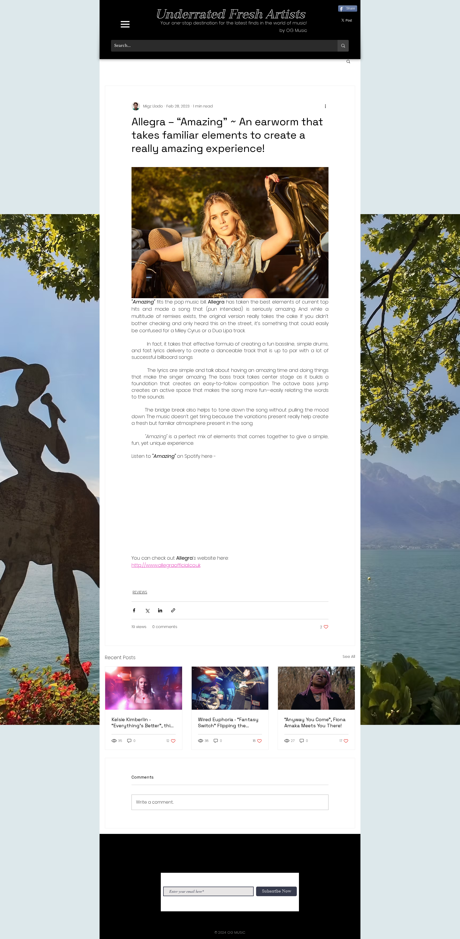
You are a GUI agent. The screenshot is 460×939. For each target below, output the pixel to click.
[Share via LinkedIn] (160, 610)
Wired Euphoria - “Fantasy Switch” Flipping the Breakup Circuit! (228, 722)
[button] (125, 24)
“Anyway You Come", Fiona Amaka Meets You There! (315, 722)
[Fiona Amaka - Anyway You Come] (316, 688)
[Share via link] (173, 610)
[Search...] (343, 46)
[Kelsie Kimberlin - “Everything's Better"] (143, 688)
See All (349, 656)
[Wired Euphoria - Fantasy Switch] (230, 688)
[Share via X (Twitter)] (147, 610)
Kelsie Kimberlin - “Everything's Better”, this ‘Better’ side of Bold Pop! (142, 722)
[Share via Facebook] (134, 610)
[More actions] (325, 106)
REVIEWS (140, 592)
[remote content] (230, 507)
